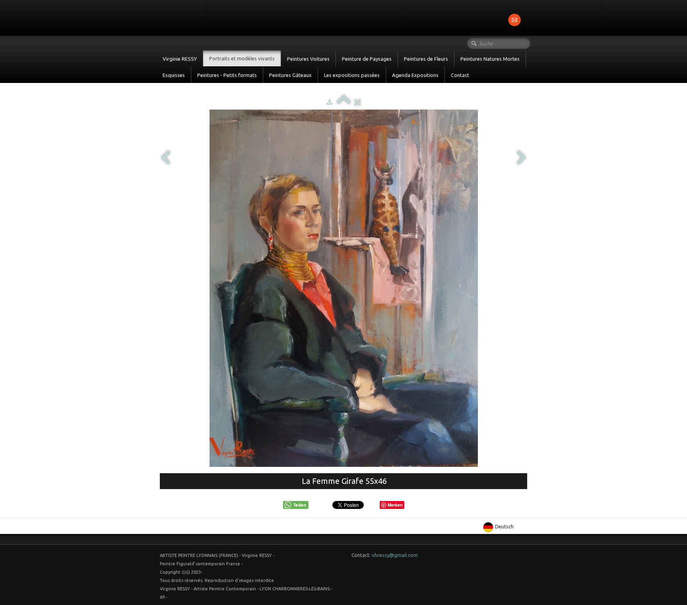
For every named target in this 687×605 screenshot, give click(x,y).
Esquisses (174, 75)
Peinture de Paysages (367, 59)
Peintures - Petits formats (227, 75)
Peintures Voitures (308, 59)
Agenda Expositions (415, 75)
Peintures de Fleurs (426, 59)
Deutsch (505, 526)
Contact (460, 75)
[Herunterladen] (329, 102)
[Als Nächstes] (521, 158)
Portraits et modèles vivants (242, 58)
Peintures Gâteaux (290, 75)
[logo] (160, 17)
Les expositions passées (352, 75)
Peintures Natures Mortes (490, 59)
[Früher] (165, 158)
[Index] (343, 102)
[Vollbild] (358, 102)
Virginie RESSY (180, 59)
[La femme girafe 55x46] (344, 288)
